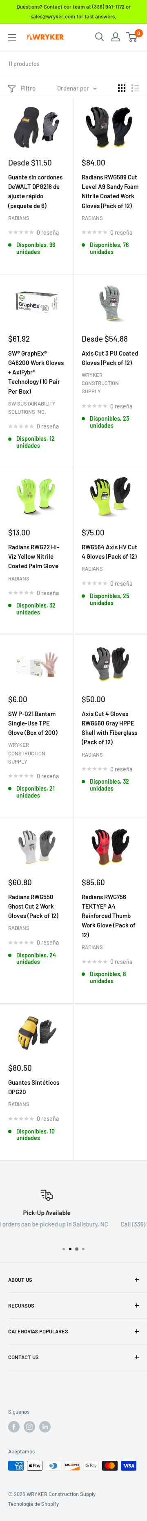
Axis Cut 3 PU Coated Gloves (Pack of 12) (110, 357)
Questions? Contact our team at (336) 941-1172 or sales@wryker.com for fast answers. (74, 11)
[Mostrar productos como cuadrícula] (121, 88)
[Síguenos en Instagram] (29, 1427)
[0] (132, 37)
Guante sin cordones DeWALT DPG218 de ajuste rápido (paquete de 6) (35, 191)
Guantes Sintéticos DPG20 (33, 1087)
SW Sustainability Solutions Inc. (32, 407)
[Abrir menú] (12, 37)
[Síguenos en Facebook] (14, 1427)
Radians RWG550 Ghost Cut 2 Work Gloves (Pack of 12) (33, 906)
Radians (18, 218)
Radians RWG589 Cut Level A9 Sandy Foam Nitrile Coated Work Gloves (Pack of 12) (110, 191)
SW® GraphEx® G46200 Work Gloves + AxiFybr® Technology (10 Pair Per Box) (36, 372)
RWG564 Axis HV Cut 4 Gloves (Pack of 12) (109, 551)
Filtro (28, 88)
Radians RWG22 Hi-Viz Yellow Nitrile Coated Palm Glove (33, 556)
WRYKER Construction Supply (100, 383)
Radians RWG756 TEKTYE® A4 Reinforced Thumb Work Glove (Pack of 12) (109, 915)
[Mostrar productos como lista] (135, 88)
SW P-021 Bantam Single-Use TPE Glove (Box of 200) (33, 723)
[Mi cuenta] (115, 36)
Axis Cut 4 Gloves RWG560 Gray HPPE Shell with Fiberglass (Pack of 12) (109, 728)
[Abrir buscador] (99, 36)
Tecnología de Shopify (33, 1504)
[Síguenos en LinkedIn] (45, 1427)
